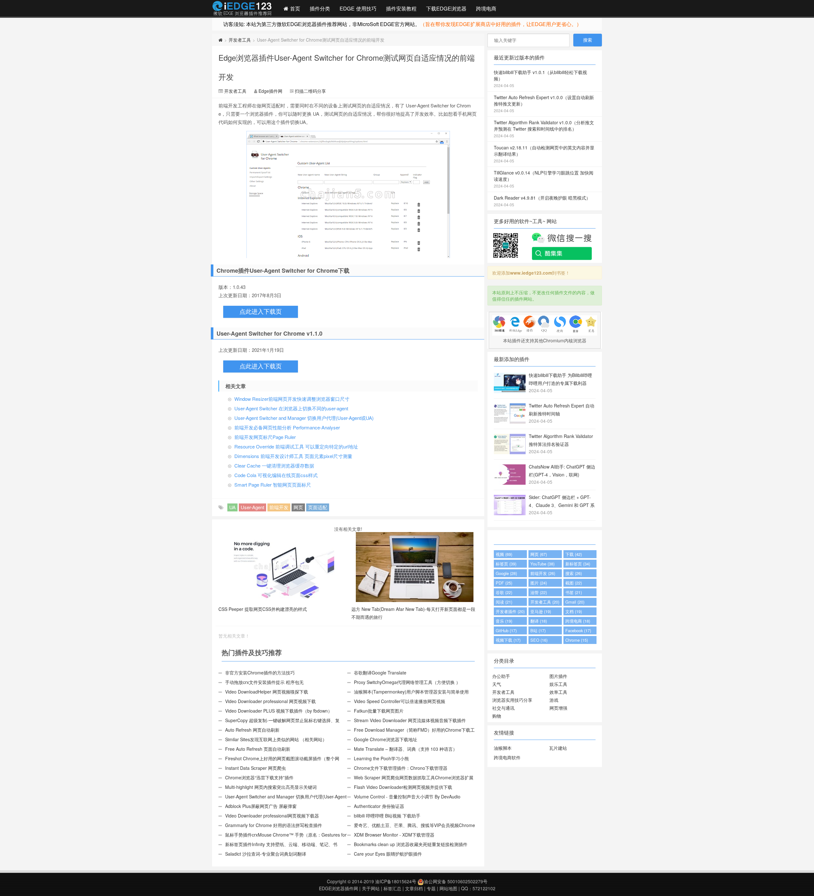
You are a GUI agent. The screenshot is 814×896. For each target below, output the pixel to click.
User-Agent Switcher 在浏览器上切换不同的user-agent (291, 408)
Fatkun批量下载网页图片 (379, 711)
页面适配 (317, 507)
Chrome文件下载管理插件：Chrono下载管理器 (400, 768)
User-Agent (252, 507)
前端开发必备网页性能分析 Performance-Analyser (287, 427)
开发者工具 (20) (544, 602)
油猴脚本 (503, 748)
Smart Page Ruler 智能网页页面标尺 (272, 484)
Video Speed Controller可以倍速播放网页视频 (399, 701)
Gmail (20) (574, 602)
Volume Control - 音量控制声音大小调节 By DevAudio (407, 796)
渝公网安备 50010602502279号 (455, 881)
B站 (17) (538, 630)
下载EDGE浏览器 (446, 8)
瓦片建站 (558, 748)
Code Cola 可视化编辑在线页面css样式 (276, 475)
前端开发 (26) (542, 573)
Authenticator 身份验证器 (379, 806)
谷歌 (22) (504, 592)
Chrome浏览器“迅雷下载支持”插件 (259, 777)
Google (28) (506, 573)
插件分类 (320, 8)
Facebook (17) (578, 630)
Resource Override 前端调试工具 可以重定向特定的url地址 (296, 446)
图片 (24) (538, 583)
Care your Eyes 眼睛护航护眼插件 (388, 854)
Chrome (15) (576, 640)
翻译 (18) (538, 621)
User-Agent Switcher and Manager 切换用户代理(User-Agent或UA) (304, 417)
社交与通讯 (503, 708)
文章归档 (414, 888)
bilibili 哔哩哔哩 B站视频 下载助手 (387, 815)
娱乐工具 (558, 684)
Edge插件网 (242, 9)
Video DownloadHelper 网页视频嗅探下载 (266, 691)
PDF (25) (504, 583)
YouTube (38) (542, 564)
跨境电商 (486, 8)
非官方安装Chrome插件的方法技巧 (260, 672)
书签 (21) (573, 592)
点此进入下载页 (260, 311)
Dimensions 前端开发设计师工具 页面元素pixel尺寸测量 (293, 456)
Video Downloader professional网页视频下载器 (272, 815)
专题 (431, 888)
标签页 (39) (506, 564)
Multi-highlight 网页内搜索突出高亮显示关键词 (271, 787)
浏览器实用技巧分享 (512, 700)
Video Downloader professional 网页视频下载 (270, 701)
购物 (496, 716)
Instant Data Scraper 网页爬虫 (255, 768)
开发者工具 (240, 40)
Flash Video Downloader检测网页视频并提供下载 (403, 787)
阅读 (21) (504, 602)
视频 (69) (504, 554)
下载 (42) (573, 554)
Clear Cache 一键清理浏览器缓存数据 (274, 465)
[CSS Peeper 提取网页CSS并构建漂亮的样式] (282, 566)
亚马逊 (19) (540, 611)
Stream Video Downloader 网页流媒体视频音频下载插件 (410, 720)
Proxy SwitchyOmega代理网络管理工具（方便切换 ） (407, 682)
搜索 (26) (573, 573)
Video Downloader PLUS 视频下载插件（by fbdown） (278, 711)
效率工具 (558, 692)
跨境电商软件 (507, 757)
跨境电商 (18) (577, 621)
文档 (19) (573, 611)
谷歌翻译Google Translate (380, 672)
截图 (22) (573, 583)
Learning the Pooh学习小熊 (381, 758)
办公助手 (501, 676)
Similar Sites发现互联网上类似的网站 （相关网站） (276, 739)
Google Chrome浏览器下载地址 (385, 739)
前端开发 (278, 507)
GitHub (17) (506, 630)
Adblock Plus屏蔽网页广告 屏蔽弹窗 (261, 806)
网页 (298, 507)
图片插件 (558, 676)
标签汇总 (392, 888)
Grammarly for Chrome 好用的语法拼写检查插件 (273, 825)
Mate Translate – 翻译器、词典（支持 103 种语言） (405, 749)
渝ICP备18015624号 (395, 881)
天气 (496, 684)
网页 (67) (538, 554)
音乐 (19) (504, 621)
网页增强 (558, 708)
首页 (294, 8)
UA (232, 507)
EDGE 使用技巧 (358, 8)
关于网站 (371, 888)
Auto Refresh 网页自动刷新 (252, 730)
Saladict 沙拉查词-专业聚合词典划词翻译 (265, 854)
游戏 (553, 700)
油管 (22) (538, 592)
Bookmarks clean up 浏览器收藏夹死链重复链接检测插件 (410, 844)
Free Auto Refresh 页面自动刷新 (257, 749)
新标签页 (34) (577, 564)
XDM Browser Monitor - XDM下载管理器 (394, 834)
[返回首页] (220, 40)
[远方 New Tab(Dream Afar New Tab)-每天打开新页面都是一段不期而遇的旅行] (414, 566)
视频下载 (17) (508, 640)
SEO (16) (539, 640)
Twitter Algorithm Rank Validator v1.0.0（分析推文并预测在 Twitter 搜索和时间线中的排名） (544, 128)
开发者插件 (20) (510, 611)
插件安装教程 (401, 8)
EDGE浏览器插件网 (338, 888)
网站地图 (448, 888)
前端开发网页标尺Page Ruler (265, 437)
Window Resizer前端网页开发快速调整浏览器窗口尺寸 (291, 398)
